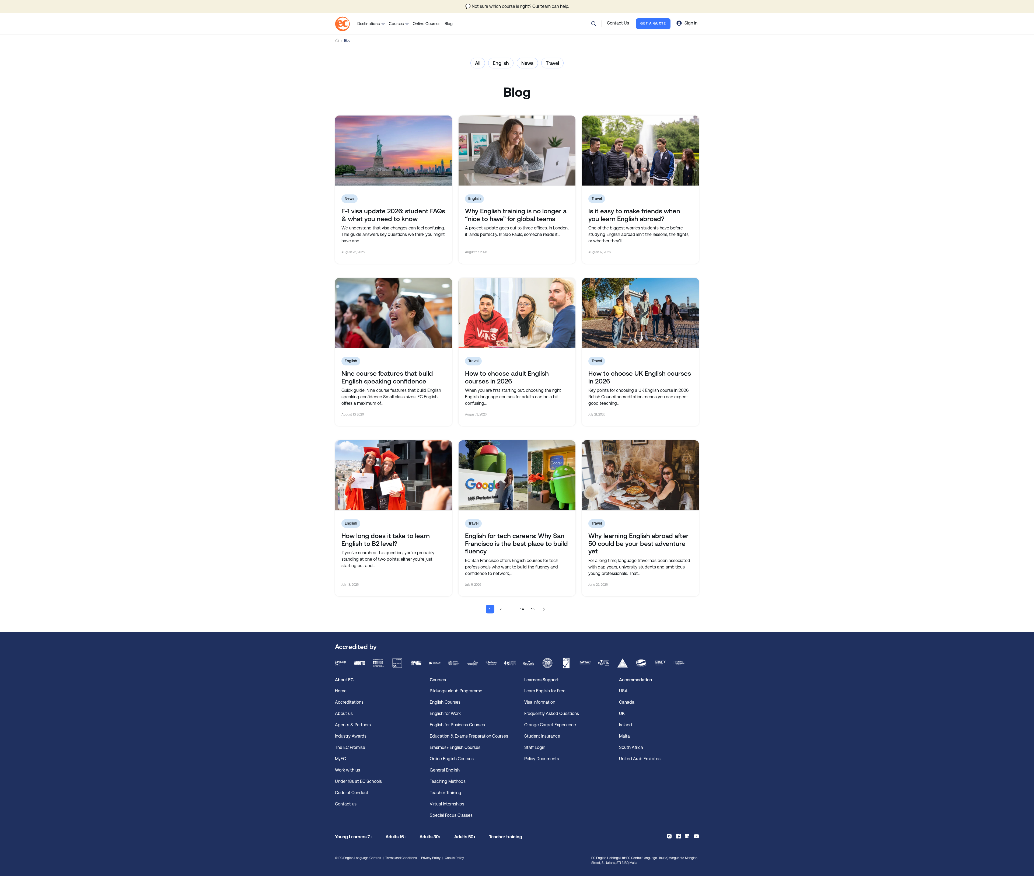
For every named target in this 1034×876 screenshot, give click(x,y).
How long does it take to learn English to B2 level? (385, 539)
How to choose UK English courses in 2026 (639, 377)
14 (523, 609)
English (501, 63)
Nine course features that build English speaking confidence (387, 377)
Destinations (368, 23)
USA (623, 690)
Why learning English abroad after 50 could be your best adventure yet (638, 543)
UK (622, 713)
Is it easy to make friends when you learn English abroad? (634, 215)
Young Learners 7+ (353, 836)
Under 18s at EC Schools (358, 781)
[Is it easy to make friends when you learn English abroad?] (640, 151)
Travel (552, 63)
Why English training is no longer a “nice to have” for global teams (516, 215)
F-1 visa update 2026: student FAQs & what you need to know (393, 215)
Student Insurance (542, 736)
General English (445, 770)
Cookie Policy (454, 858)
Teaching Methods (448, 781)
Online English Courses (452, 758)
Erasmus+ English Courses (455, 747)
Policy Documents (541, 758)
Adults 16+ (396, 836)
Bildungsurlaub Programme (456, 690)
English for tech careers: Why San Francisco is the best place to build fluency (516, 543)
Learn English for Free (544, 690)
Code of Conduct (351, 792)
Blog (449, 23)
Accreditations (349, 702)
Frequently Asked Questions (551, 713)
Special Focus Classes (451, 815)
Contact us (346, 804)
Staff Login (534, 747)
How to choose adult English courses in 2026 (507, 377)
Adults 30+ (430, 836)
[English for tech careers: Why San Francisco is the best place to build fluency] (517, 475)
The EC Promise (350, 747)
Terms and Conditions (401, 858)
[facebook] (678, 836)
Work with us (347, 770)
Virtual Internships (447, 804)
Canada (626, 702)
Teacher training (505, 836)
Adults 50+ (465, 836)
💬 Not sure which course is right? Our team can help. (517, 6)
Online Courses (426, 23)
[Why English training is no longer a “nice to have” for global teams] (517, 151)
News (527, 63)
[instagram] (669, 836)
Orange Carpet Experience (550, 724)
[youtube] (696, 836)
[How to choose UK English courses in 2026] (640, 313)
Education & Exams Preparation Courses (469, 736)
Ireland (625, 724)
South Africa (631, 747)
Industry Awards (350, 736)
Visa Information (539, 702)
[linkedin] (687, 836)
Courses (396, 23)
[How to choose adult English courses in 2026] (517, 313)
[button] (594, 23)
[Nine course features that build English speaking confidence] (393, 313)
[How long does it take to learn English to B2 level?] (393, 475)
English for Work (445, 713)
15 (533, 609)
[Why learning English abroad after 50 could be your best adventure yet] (640, 475)
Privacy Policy (431, 858)
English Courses (445, 702)
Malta (624, 736)
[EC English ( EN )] (342, 23)
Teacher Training (445, 792)
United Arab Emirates (640, 758)
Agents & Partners (353, 724)
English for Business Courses (457, 724)
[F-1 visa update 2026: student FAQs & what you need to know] (393, 151)
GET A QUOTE (653, 23)
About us (344, 713)
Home (337, 41)
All (477, 63)
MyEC (340, 758)
